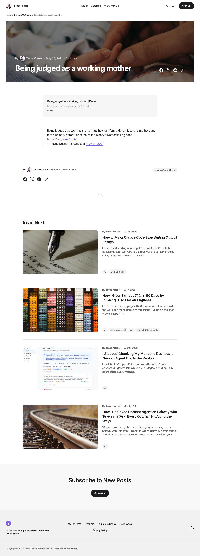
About (84, 5)
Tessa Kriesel (113, 231)
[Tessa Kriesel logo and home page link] (8, 523)
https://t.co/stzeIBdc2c (62, 139)
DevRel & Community (147, 330)
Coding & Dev (117, 271)
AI (105, 271)
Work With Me (111, 5)
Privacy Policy (100, 530)
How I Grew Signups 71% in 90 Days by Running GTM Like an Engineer (133, 297)
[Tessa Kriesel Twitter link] (191, 527)
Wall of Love (74, 523)
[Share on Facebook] (162, 70)
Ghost (56, 548)
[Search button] (173, 5)
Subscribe (100, 493)
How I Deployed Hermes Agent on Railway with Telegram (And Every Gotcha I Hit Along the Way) (139, 416)
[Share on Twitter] (168, 70)
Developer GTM (118, 330)
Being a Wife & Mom (22, 15)
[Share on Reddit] (175, 70)
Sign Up (186, 5)
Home (8, 15)
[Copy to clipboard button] (182, 70)
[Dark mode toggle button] (166, 5)
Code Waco (125, 523)
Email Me (89, 523)
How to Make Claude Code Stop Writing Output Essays (139, 239)
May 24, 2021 (94, 143)
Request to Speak (107, 523)
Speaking (96, 5)
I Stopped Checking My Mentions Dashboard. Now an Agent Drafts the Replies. (138, 356)
